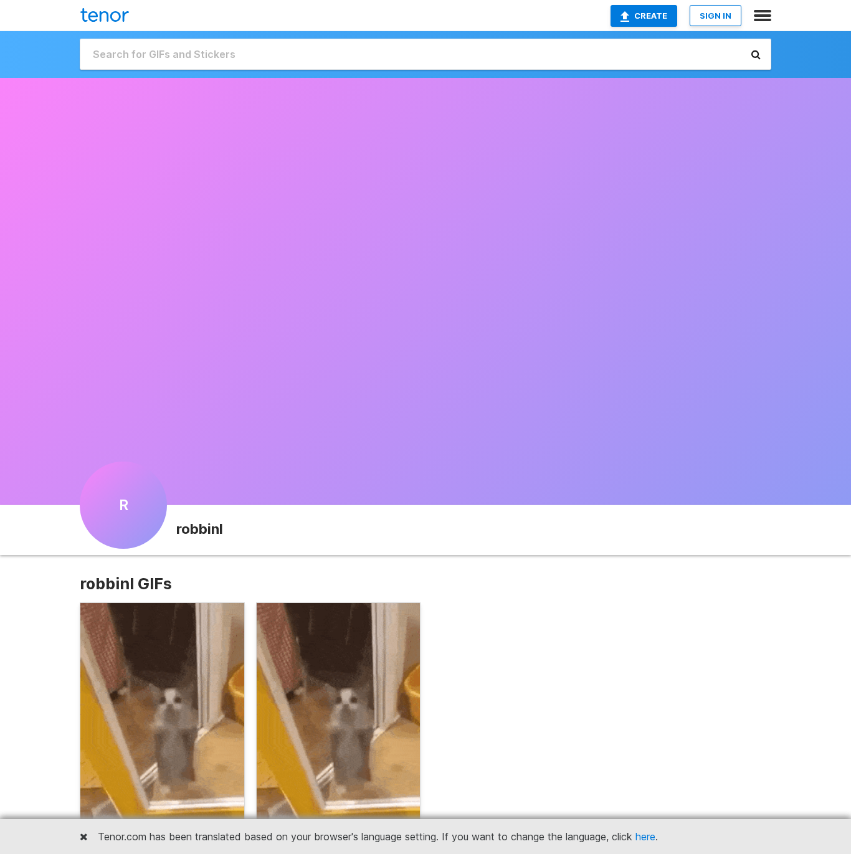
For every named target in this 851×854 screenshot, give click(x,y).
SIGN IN (715, 16)
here (645, 836)
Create (650, 16)
